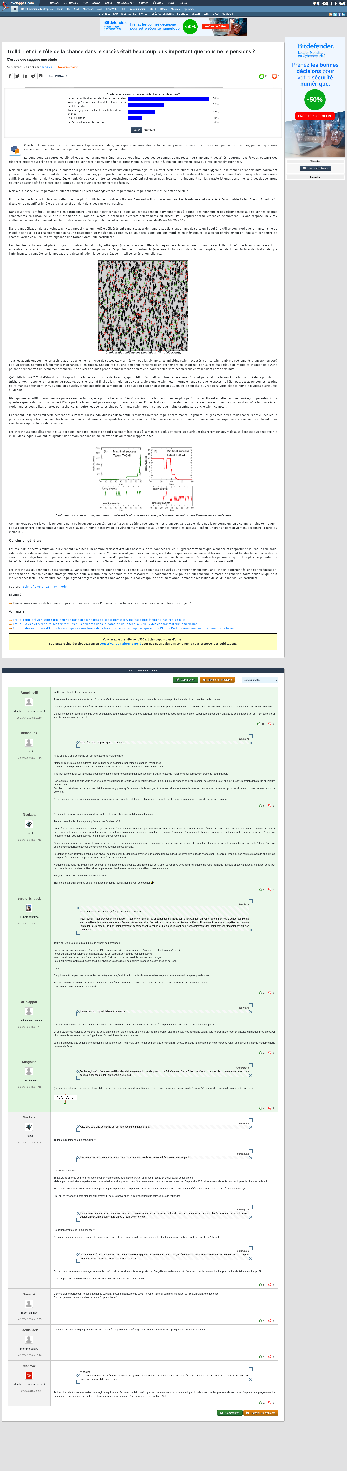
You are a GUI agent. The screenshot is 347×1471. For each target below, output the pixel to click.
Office (163, 9)
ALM (76, 9)
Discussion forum (317, 168)
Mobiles (175, 9)
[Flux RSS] (330, 14)
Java (99, 9)
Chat (108, 3)
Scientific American (36, 587)
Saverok (29, 1294)
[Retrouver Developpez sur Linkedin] (343, 14)
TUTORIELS (103, 14)
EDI (123, 9)
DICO (216, 14)
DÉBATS (196, 14)
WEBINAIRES (128, 14)
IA (68, 9)
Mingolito (29, 1062)
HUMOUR (227, 14)
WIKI (206, 14)
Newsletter (125, 3)
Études (158, 3)
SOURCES (182, 14)
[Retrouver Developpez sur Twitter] (335, 14)
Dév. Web (111, 9)
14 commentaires (68, 67)
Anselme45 (29, 692)
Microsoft (88, 9)
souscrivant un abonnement (120, 644)
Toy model (60, 587)
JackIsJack (29, 1330)
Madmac (29, 1366)
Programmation (137, 9)
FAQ (85, 3)
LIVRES (143, 14)
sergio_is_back (29, 898)
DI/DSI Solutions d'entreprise (36, 9)
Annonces (46, 67)
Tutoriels (70, 3)
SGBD (153, 9)
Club (183, 3)
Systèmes (189, 9)
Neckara (29, 814)
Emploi (143, 3)
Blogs (96, 3)
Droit (171, 3)
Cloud (60, 9)
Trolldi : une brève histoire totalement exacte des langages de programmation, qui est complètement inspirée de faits (99, 620)
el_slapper (29, 1002)
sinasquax (29, 733)
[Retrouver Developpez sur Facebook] (339, 14)
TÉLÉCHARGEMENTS (162, 14)
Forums (53, 3)
